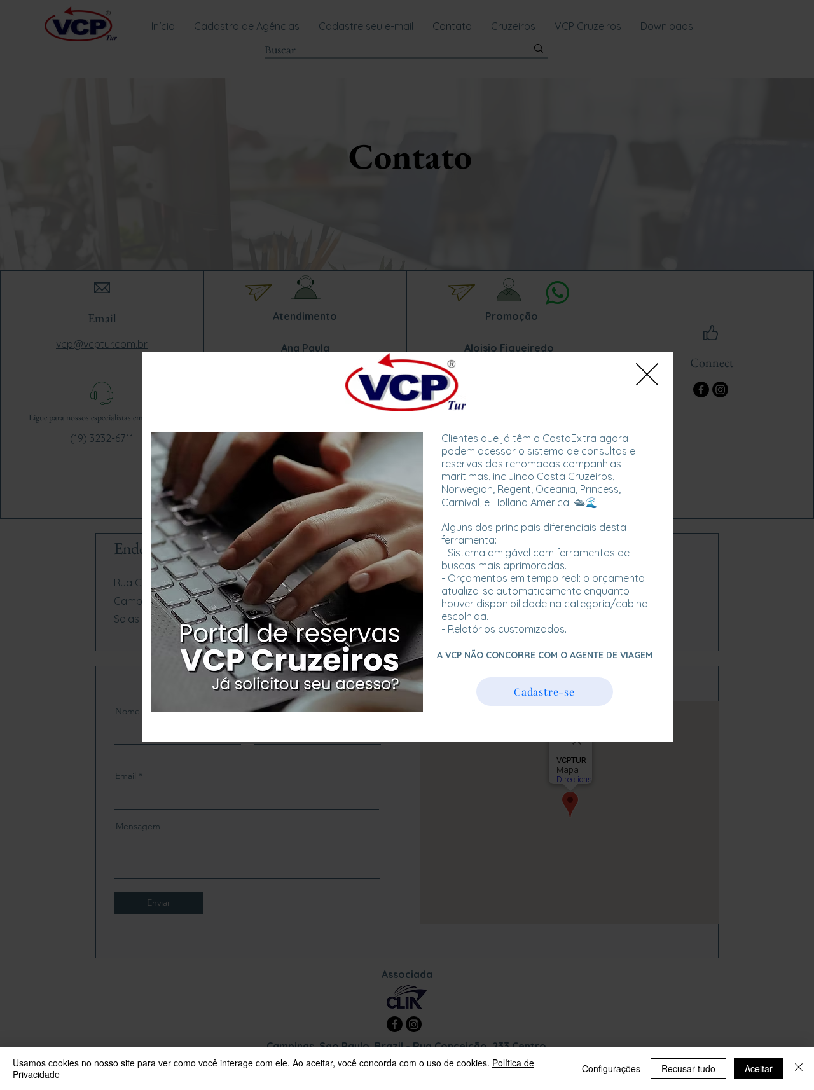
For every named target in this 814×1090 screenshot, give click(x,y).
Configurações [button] (611, 1068)
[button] (647, 374)
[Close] (798, 1068)
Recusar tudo (688, 1068)
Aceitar (759, 1068)
